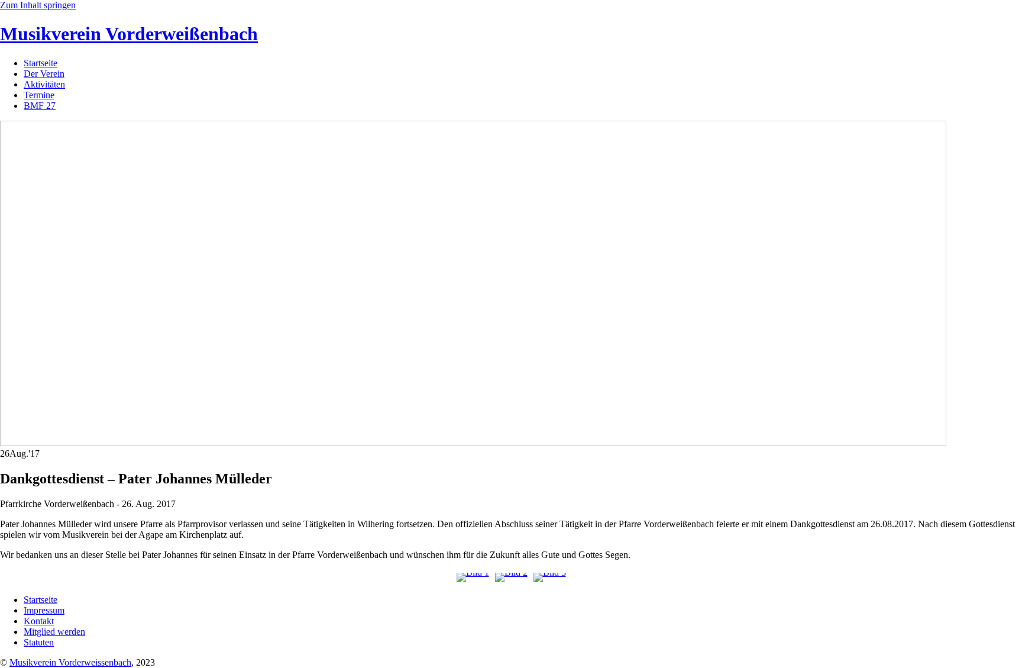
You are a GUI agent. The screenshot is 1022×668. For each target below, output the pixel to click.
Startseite (40, 63)
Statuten (39, 642)
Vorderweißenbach (129, 33)
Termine (39, 95)
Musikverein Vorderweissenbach (70, 662)
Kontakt (39, 621)
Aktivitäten (44, 84)
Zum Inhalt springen (38, 5)
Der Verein (44, 74)
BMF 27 (40, 106)
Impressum (44, 610)
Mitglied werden (54, 632)
